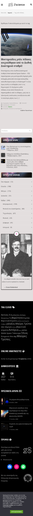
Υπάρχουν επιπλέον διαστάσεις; (18, 154)
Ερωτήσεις (12, 380)
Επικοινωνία (7, 460)
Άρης (20, 330)
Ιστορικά (6, 227)
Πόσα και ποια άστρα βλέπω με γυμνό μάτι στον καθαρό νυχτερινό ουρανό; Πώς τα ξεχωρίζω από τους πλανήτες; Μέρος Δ (17, 162)
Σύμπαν (26, 318)
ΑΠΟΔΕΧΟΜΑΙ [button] (16, 512)
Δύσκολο (4, 196)
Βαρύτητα (17, 317)
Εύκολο (3, 186)
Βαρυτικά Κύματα (9, 321)
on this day (11, 336)
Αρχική (10, 13)
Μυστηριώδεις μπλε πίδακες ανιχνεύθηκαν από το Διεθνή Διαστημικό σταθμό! (16, 63)
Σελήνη (14, 327)
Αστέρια (13, 329)
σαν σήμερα (6, 327)
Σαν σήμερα (5, 182)
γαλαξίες (10, 323)
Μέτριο (3, 191)
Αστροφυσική (7, 204)
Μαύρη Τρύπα (23, 323)
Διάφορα (6, 223)
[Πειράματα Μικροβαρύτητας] (4, 401)
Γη (10, 318)
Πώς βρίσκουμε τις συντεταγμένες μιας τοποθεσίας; (19, 147)
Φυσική (5, 218)
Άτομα (4, 336)
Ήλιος (24, 333)
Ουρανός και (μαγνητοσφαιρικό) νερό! (20, 425)
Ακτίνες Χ (5, 314)
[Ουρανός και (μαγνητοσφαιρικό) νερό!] (4, 426)
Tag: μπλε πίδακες (19, 13)
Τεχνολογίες (7, 213)
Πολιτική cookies (8, 505)
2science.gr (18, 500)
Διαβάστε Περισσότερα (26, 110)
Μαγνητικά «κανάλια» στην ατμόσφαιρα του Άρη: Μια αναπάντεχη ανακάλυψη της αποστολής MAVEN (19, 412)
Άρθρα (3, 200)
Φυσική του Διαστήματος (15, 108)
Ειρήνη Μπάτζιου (14, 103)
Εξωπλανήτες (15, 315)
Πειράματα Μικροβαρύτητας (19, 400)
